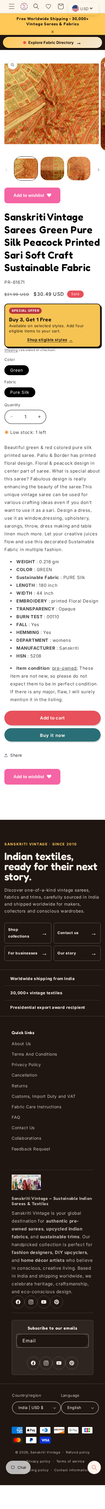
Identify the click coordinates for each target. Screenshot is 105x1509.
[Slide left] (6, 169)
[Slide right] (98, 169)
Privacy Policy (26, 1064)
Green (16, 370)
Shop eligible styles (50, 339)
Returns (19, 1085)
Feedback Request (31, 1148)
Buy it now (52, 735)
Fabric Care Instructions (36, 1106)
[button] (11, 6)
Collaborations (26, 1138)
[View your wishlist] (48, 6)
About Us (21, 1043)
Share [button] (16, 755)
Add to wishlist (28, 195)
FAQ (16, 1117)
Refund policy (78, 1452)
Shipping (11, 350)
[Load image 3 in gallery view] (78, 168)
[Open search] (94, 1467)
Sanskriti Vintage (45, 1452)
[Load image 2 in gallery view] (52, 168)
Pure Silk (19, 392)
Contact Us (23, 1127)
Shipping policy (35, 1470)
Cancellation (24, 1074)
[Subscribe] (82, 1341)
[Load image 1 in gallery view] (26, 168)
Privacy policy (38, 1461)
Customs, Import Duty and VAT (44, 1096)
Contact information (71, 1470)
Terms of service (70, 1461)
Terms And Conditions (34, 1054)
